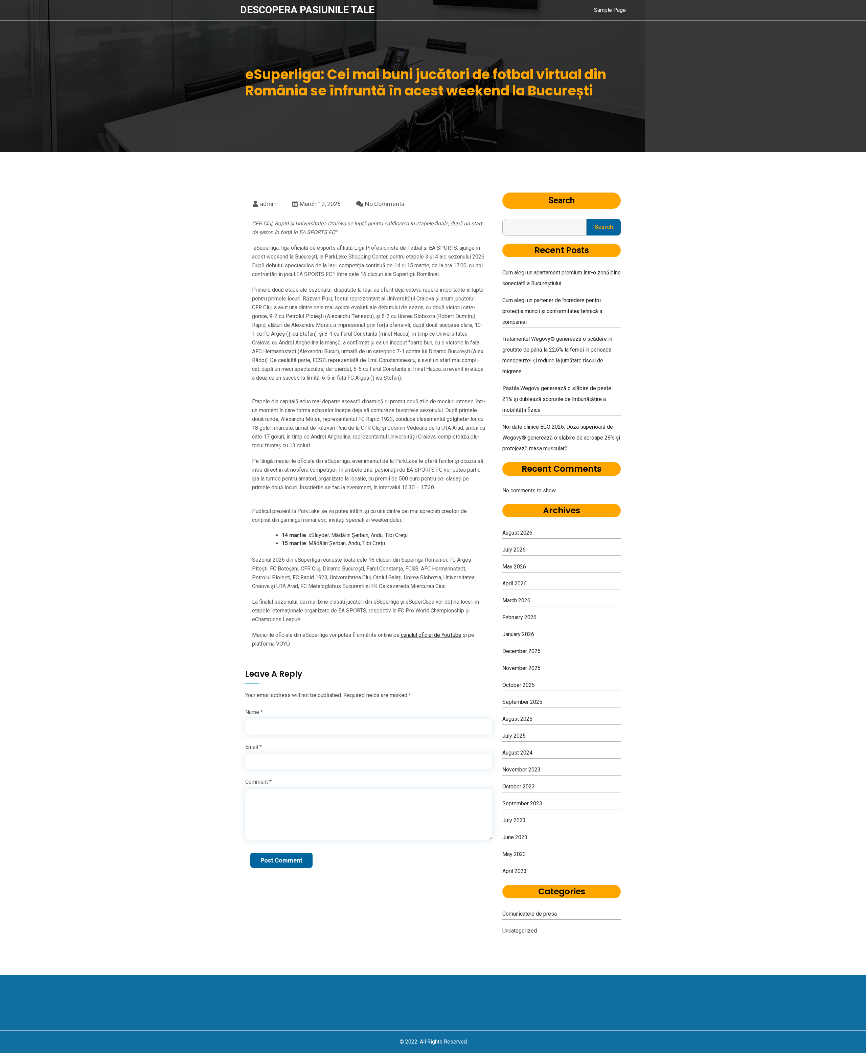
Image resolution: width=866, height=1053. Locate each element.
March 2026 (516, 600)
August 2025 (517, 719)
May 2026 (514, 566)
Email (253, 747)
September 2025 (522, 702)
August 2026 (517, 533)
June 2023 (514, 837)
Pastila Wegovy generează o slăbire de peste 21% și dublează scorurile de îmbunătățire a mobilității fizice (556, 399)
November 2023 (521, 769)
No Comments (384, 203)
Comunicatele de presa (529, 914)
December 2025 (521, 651)
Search (561, 200)
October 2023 (518, 786)
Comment (258, 782)
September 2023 (522, 803)
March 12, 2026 (319, 203)
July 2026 (514, 549)
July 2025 (514, 736)
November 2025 (521, 668)
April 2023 (514, 871)
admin (268, 203)
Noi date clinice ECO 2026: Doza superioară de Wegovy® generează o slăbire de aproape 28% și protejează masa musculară (561, 438)
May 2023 (514, 854)
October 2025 (518, 685)
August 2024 (517, 752)
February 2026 (519, 617)
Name (254, 712)
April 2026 (514, 583)
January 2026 (518, 634)
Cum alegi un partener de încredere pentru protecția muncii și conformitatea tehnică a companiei (552, 311)
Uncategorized (519, 930)
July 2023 (514, 820)
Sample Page (610, 10)
